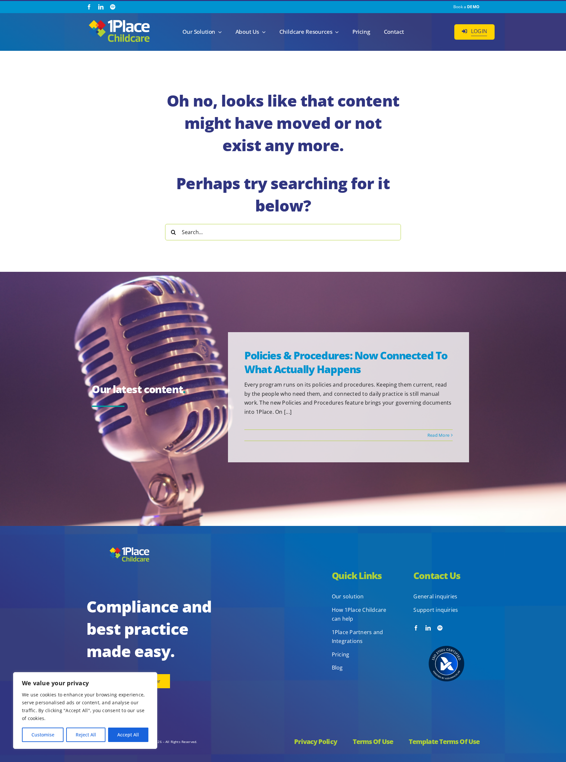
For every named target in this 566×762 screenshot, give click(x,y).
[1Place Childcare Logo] (119, 20)
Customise (42, 735)
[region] (85, 710)
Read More (438, 435)
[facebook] (89, 7)
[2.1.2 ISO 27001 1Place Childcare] (446, 633)
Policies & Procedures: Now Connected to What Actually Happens (345, 362)
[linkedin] (101, 7)
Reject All (86, 735)
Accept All (128, 735)
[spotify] (112, 7)
